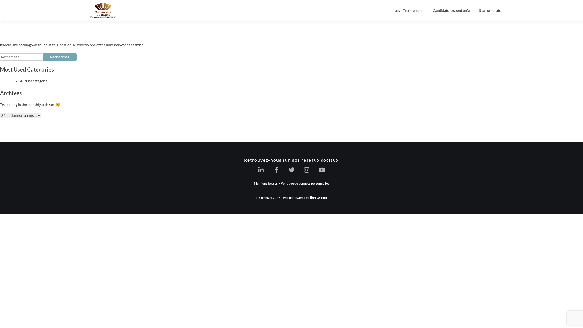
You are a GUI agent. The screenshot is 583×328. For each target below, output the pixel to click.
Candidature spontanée (451, 10)
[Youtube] (322, 170)
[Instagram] (307, 170)
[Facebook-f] (276, 170)
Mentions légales (266, 183)
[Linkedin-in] (261, 170)
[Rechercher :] (21, 57)
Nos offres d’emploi (409, 10)
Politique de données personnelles (305, 183)
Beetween (318, 197)
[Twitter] (292, 170)
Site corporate (490, 10)
